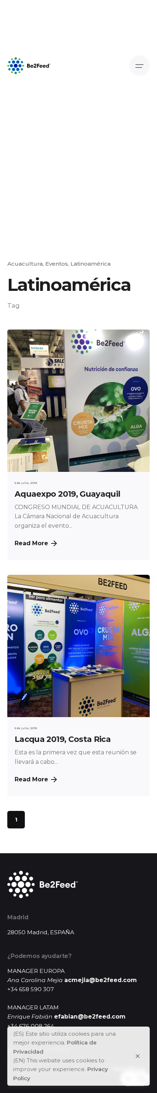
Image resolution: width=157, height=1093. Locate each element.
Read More (31, 543)
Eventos (56, 263)
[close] (137, 1056)
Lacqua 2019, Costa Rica (63, 739)
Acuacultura (25, 263)
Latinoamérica (90, 263)
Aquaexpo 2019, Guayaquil (67, 494)
